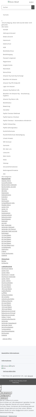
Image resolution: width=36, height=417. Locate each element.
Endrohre (5, 197)
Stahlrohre (5, 249)
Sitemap (5, 163)
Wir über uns (7, 149)
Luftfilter (4, 293)
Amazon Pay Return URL (11, 99)
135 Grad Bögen (7, 307)
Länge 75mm (6, 279)
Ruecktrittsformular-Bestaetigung (14, 135)
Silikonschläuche (7, 301)
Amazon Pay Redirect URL (11, 90)
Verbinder (5, 321)
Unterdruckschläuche (8, 319)
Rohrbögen (5, 233)
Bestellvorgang (8, 54)
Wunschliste (7, 72)
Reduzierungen (6, 217)
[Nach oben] (1, 386)
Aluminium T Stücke (8, 275)
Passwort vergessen (9, 58)
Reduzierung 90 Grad (8, 313)
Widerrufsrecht (8, 37)
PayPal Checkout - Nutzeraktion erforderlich (17, 120)
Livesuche (6, 152)
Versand (30, 376)
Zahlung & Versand (9, 33)
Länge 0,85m (6, 273)
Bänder (4, 261)
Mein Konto (6, 156)
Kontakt (5, 29)
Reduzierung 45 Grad (8, 311)
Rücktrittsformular (9, 131)
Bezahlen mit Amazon (10, 79)
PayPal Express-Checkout (11, 117)
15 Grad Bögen (6, 235)
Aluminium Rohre (7, 269)
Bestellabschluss (8, 51)
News (5, 160)
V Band (4, 251)
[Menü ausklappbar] (4, 2)
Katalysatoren (6, 213)
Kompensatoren (7, 215)
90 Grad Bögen (6, 243)
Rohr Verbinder (6, 225)
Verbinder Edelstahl (8, 227)
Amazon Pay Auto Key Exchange (13, 76)
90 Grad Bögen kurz (8, 245)
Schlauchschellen (7, 295)
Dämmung (5, 189)
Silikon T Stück (6, 317)
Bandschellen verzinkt (9, 187)
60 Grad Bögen (6, 241)
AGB (4, 47)
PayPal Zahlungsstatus (10, 128)
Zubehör (4, 255)
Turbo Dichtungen (7, 253)
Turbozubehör (6, 329)
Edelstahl (4, 221)
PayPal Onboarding (9, 124)
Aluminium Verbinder (8, 277)
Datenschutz (7, 44)
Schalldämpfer (6, 247)
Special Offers (7, 339)
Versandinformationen (10, 167)
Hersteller (6, 110)
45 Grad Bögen (6, 239)
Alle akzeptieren (6, 393)
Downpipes (5, 193)
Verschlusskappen (7, 327)
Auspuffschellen (7, 183)
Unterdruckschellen (8, 299)
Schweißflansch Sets (8, 203)
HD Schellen (5, 297)
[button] (27, 2)
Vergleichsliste (7, 65)
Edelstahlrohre (6, 195)
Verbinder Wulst (7, 325)
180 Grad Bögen (7, 289)
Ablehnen (4, 398)
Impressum (6, 40)
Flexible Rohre (6, 205)
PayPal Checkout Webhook (11, 113)
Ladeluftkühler (6, 291)
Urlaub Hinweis (8, 138)
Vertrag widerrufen (9, 371)
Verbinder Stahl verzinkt (9, 231)
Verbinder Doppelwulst (9, 323)
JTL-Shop (21, 382)
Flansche (4, 199)
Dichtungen (5, 201)
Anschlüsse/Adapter (8, 331)
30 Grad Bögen (6, 237)
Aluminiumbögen (7, 283)
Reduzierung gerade (8, 315)
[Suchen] (32, 7)
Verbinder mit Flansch (9, 229)
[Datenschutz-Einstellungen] (1, 389)
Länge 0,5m (5, 207)
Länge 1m (5, 209)
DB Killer (4, 191)
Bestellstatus (7, 103)
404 (4, 174)
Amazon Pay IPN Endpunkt (11, 83)
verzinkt (4, 223)
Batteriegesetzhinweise (10, 170)
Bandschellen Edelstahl (9, 185)
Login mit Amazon (9, 86)
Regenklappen (6, 219)
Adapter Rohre (6, 181)
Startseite (6, 145)
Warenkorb (6, 69)
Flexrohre (5, 211)
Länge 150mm (6, 281)
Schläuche (5, 263)
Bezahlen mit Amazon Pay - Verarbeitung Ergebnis (16, 95)
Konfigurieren (5, 395)
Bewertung (6, 106)
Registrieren (7, 61)
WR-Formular (7, 142)
